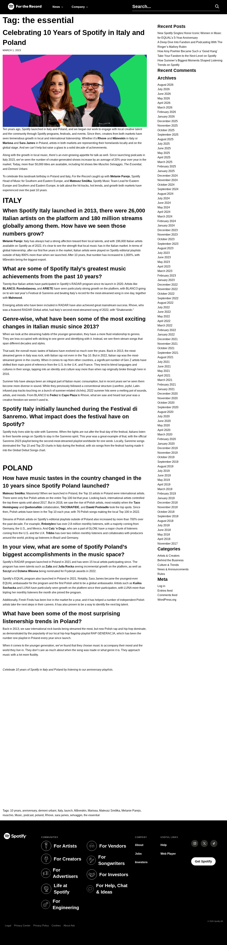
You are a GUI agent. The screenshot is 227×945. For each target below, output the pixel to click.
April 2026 (163, 102)
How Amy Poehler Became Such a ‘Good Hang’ (187, 51)
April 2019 (163, 484)
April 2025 (163, 157)
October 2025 (166, 130)
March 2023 (164, 270)
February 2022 (166, 330)
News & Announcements (173, 569)
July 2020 (163, 416)
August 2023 (165, 248)
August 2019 (165, 466)
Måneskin (80, 810)
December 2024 (167, 175)
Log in (161, 586)
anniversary (29, 810)
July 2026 (163, 89)
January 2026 (166, 116)
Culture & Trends (168, 564)
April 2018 (163, 538)
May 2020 (163, 425)
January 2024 (166, 225)
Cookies (56, 925)
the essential (92, 815)
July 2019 (163, 470)
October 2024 (166, 184)
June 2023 (164, 257)
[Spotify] (24, 6)
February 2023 (166, 275)
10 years (15, 810)
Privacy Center (22, 925)
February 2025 (166, 166)
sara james (62, 815)
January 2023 (166, 280)
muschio (8, 815)
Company (78, 6)
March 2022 (164, 325)
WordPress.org (166, 599)
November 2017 (167, 543)
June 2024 (164, 202)
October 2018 (166, 511)
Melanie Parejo (131, 810)
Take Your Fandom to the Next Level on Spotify (186, 55)
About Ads (69, 925)
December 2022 (167, 284)
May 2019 (163, 479)
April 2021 (163, 375)
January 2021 (166, 389)
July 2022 (163, 307)
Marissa (93, 810)
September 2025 (167, 134)
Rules (161, 573)
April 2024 (163, 211)
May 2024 (163, 207)
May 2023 (163, 261)
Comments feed (167, 595)
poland (39, 815)
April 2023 (163, 266)
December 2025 (167, 121)
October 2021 (166, 348)
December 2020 (167, 393)
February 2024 (166, 221)
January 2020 (166, 443)
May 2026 (163, 98)
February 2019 (166, 493)
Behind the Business (170, 560)
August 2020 (165, 411)
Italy (60, 810)
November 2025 (167, 125)
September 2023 (167, 243)
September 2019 (167, 461)
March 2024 (164, 216)
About (139, 844)
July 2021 (163, 361)
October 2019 (166, 457)
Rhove (49, 815)
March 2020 (164, 434)
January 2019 (166, 498)
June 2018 (164, 529)
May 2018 (163, 534)
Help (163, 844)
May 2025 (163, 152)
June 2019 (164, 475)
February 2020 (166, 439)
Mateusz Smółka (109, 810)
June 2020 (164, 420)
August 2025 (165, 139)
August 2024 (165, 193)
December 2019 (167, 448)
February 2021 (166, 384)
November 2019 (167, 452)
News (56, 6)
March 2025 (164, 161)
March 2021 (164, 379)
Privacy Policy (41, 925)
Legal (8, 925)
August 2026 (165, 84)
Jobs (138, 853)
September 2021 (167, 352)
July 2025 (163, 143)
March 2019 (164, 489)
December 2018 (167, 502)
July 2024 (163, 198)
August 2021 (165, 357)
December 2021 (167, 339)
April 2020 (163, 429)
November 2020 (167, 398)
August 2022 (165, 302)
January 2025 (166, 171)
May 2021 (163, 370)
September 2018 (167, 516)
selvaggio (76, 815)
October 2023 (166, 239)
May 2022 (163, 316)
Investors (141, 862)
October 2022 (166, 293)
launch (68, 810)
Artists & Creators (168, 555)
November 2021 (167, 343)
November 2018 (167, 507)
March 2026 (164, 107)
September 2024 (167, 189)
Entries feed (165, 590)
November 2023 (167, 234)
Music (18, 815)
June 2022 (164, 311)
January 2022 (166, 334)
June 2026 (164, 93)
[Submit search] (215, 6)
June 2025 (164, 148)
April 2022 (163, 321)
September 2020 (167, 407)
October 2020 (166, 402)
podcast (29, 815)
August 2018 (165, 520)
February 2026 (166, 111)
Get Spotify (205, 861)
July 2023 (163, 252)
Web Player (168, 853)
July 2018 (163, 525)
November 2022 (167, 289)
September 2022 (167, 298)
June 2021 (164, 366)
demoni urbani (47, 810)
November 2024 (167, 180)
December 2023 (167, 230)
